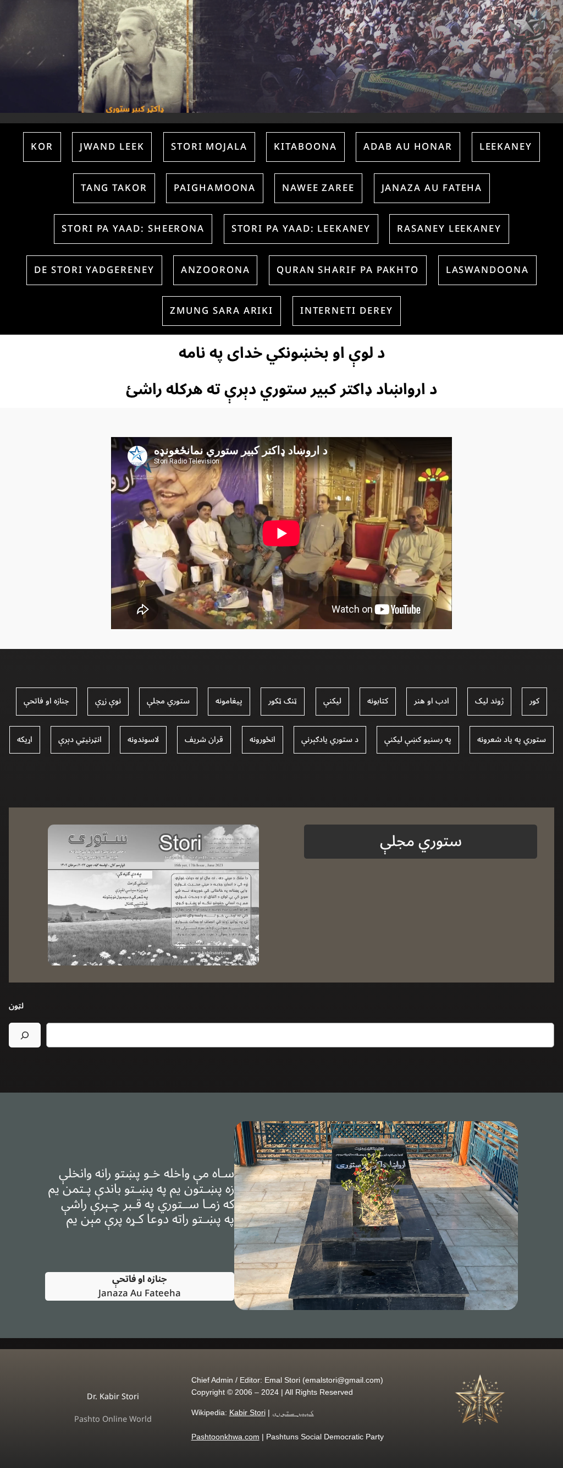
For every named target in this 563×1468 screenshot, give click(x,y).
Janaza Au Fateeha (139, 1286)
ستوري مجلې (421, 841)
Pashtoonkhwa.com (225, 1436)
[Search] (25, 1035)
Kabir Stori (247, 1412)
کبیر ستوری (293, 1412)
